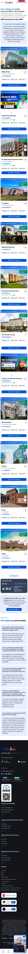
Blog (2, 873)
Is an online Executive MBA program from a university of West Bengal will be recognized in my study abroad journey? (13, 670)
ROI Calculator (4, 877)
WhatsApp (4, 79)
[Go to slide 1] (11, 156)
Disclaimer (4, 938)
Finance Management (6, 807)
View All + (4, 814)
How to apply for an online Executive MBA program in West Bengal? (14, 713)
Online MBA (4, 824)
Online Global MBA (5, 826)
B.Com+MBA (4, 843)
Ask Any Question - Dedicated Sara (10, 890)
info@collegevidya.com (7, 771)
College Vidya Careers (7, 886)
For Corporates (5, 881)
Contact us (4, 883)
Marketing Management (7, 810)
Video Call (13, 79)
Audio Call (21, 79)
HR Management (5, 812)
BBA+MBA (3, 841)
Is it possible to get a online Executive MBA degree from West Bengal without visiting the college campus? (13, 628)
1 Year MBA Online (5, 828)
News (2, 875)
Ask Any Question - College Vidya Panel (11, 888)
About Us (3, 870)
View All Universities (13, 609)
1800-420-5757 (7, 780)
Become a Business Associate (8, 879)
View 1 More (14, 576)
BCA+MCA (3, 839)
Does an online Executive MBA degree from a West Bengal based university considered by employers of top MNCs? (13, 649)
